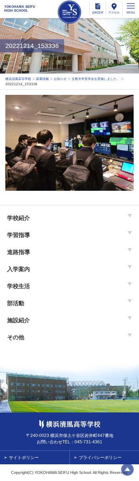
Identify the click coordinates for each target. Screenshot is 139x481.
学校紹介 (18, 218)
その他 (15, 337)
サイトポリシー (24, 457)
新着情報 (42, 79)
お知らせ (60, 79)
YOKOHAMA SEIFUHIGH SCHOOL (19, 8)
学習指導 (18, 235)
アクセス (114, 12)
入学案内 (18, 269)
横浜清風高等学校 (69, 12)
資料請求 (97, 12)
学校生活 (18, 286)
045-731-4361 (88, 441)
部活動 (15, 303)
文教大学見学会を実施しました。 (96, 79)
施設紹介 (18, 320)
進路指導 (18, 252)
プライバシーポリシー (100, 457)
